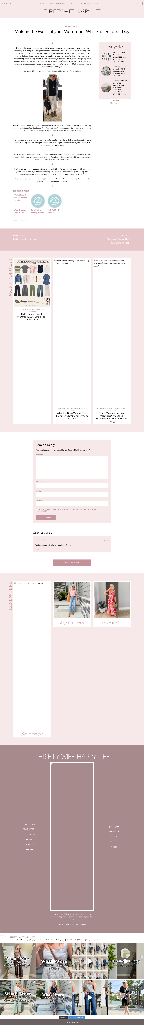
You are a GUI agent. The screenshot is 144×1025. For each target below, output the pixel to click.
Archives (115, 100)
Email (39, 491)
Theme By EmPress (73, 1022)
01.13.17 (106, 540)
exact (55, 128)
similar (65, 61)
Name (39, 482)
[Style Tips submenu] (34, 834)
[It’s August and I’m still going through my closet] (54, 961)
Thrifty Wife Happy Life (72, 11)
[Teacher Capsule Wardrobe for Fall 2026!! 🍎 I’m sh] (90, 961)
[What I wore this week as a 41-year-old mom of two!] (18, 997)
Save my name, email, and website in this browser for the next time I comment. (70, 510)
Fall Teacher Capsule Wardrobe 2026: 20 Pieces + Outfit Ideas (120, 57)
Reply (37, 549)
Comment (41, 454)
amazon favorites (112, 622)
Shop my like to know (72, 622)
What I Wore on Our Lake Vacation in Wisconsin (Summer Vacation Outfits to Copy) (121, 87)
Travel (123, 409)
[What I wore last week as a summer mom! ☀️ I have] (54, 997)
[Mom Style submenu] (34, 839)
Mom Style (62, 409)
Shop (135, 3)
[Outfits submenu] (33, 844)
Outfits (76, 26)
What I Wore (112, 410)
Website (39, 500)
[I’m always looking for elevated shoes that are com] (90, 997)
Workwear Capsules (36, 310)
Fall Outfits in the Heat (25, 239)
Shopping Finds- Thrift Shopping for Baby (119, 241)
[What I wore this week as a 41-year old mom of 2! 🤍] (18, 961)
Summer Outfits (73, 409)
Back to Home (72, 562)
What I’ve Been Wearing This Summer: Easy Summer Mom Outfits (119, 71)
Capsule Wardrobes (28, 310)
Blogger (41, 540)
